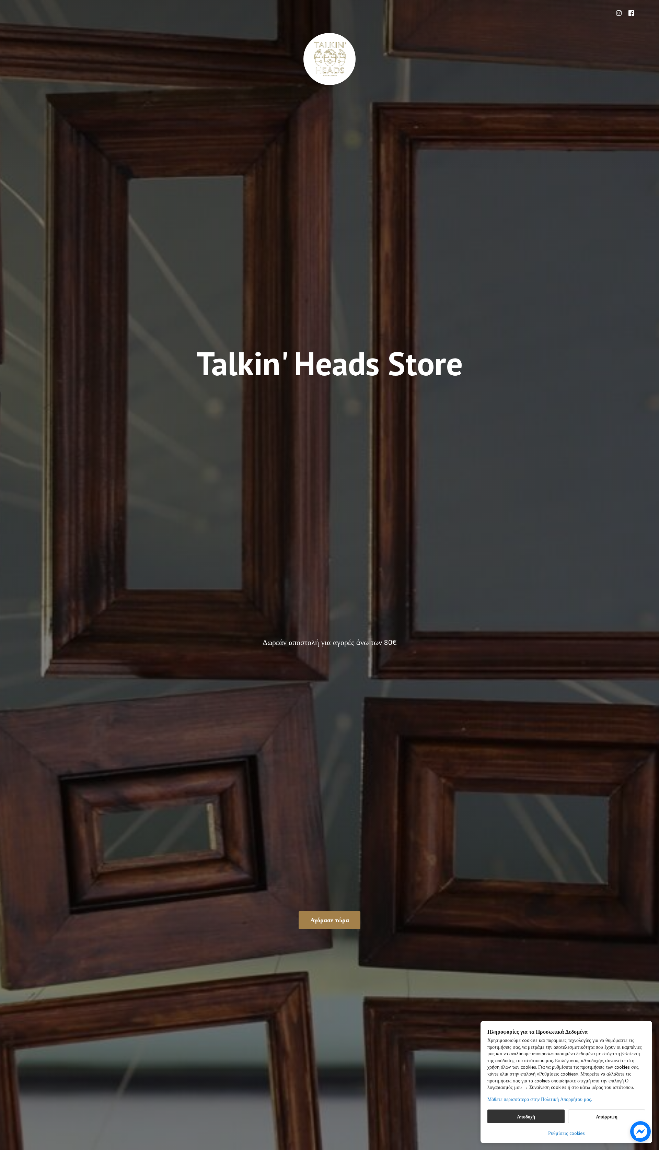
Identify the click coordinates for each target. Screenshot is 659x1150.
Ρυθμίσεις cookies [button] (566, 1133)
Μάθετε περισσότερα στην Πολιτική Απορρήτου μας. (539, 1099)
